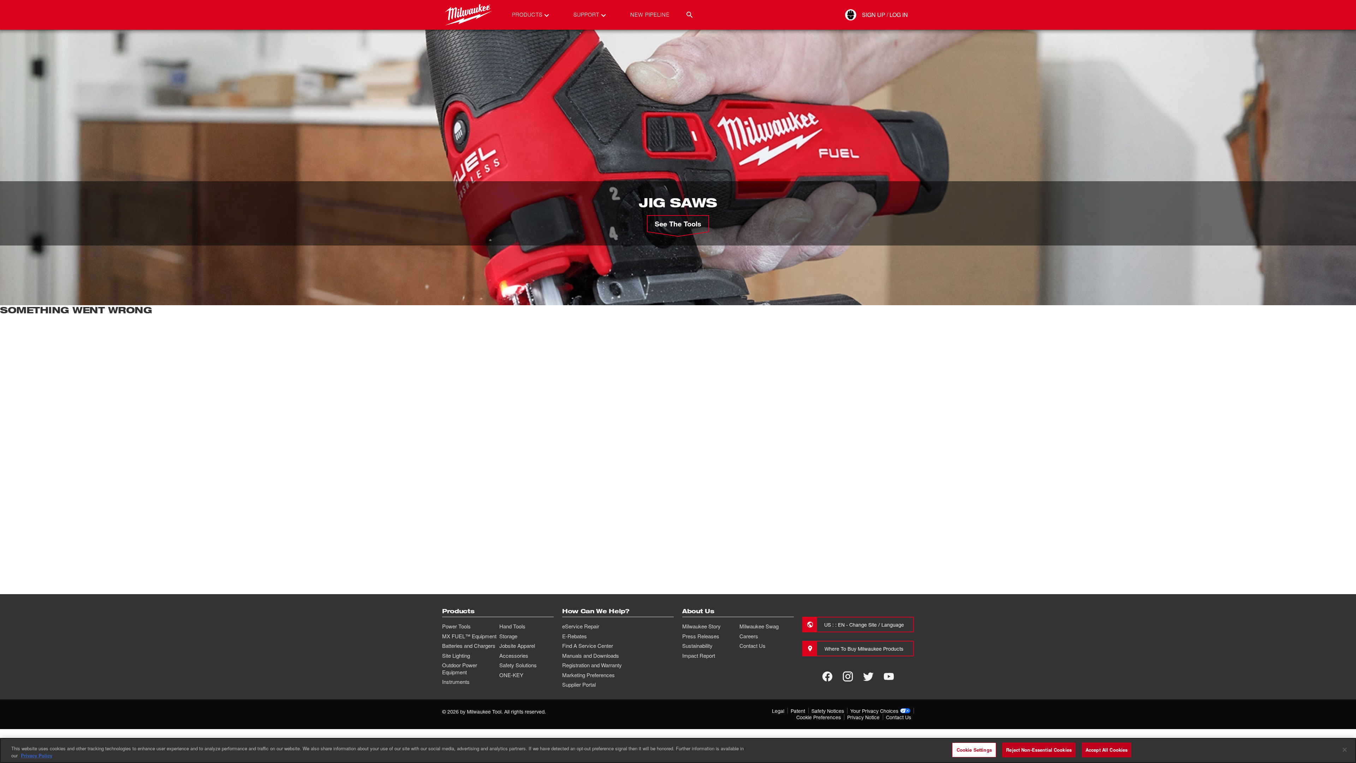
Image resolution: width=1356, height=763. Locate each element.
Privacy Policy (36, 755)
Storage (508, 636)
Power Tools (456, 626)
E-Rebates (574, 636)
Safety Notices (827, 711)
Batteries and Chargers (468, 645)
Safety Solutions (518, 665)
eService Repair (580, 626)
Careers (748, 636)
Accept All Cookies (1107, 749)
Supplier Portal (579, 684)
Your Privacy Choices (874, 711)
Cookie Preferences (818, 717)
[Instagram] (848, 676)
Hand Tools (512, 626)
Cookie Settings (974, 749)
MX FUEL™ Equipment (469, 636)
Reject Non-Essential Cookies (1039, 749)
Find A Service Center (587, 645)
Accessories (513, 655)
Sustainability (697, 645)
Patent (798, 711)
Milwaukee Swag (759, 626)
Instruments (456, 681)
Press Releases (700, 636)
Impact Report (698, 655)
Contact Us (752, 645)
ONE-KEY (511, 675)
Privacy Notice (863, 717)
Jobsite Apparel (517, 645)
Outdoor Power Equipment (459, 669)
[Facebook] (827, 676)
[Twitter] (868, 676)
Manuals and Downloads (590, 655)
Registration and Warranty (592, 665)
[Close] (1344, 749)
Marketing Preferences (588, 675)
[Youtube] (889, 676)
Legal (778, 711)
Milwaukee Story (701, 626)
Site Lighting (456, 655)
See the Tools (678, 223)
